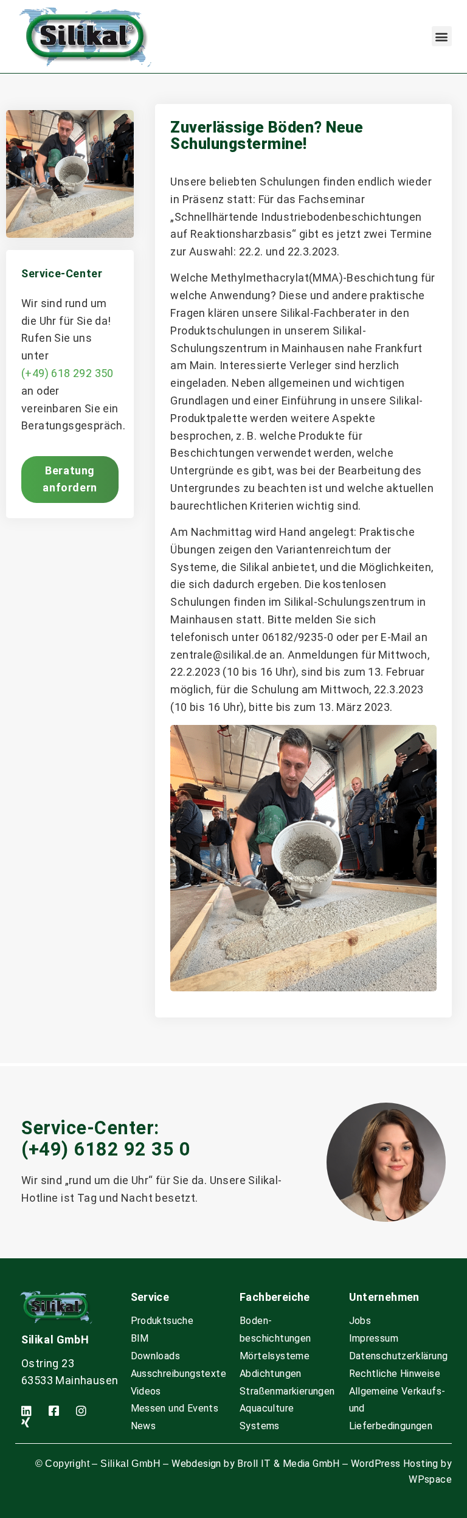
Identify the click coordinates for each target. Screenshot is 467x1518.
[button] (442, 36)
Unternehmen (384, 1297)
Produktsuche (162, 1320)
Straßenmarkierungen (287, 1391)
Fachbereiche (275, 1297)
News (143, 1426)
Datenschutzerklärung (398, 1356)
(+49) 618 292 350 (67, 373)
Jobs (360, 1320)
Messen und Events (175, 1408)
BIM (140, 1338)
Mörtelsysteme (275, 1356)
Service (150, 1297)
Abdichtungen (271, 1373)
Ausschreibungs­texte (179, 1373)
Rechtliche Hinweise (395, 1373)
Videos (146, 1391)
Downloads (156, 1356)
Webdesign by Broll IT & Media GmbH (255, 1463)
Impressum (374, 1338)
